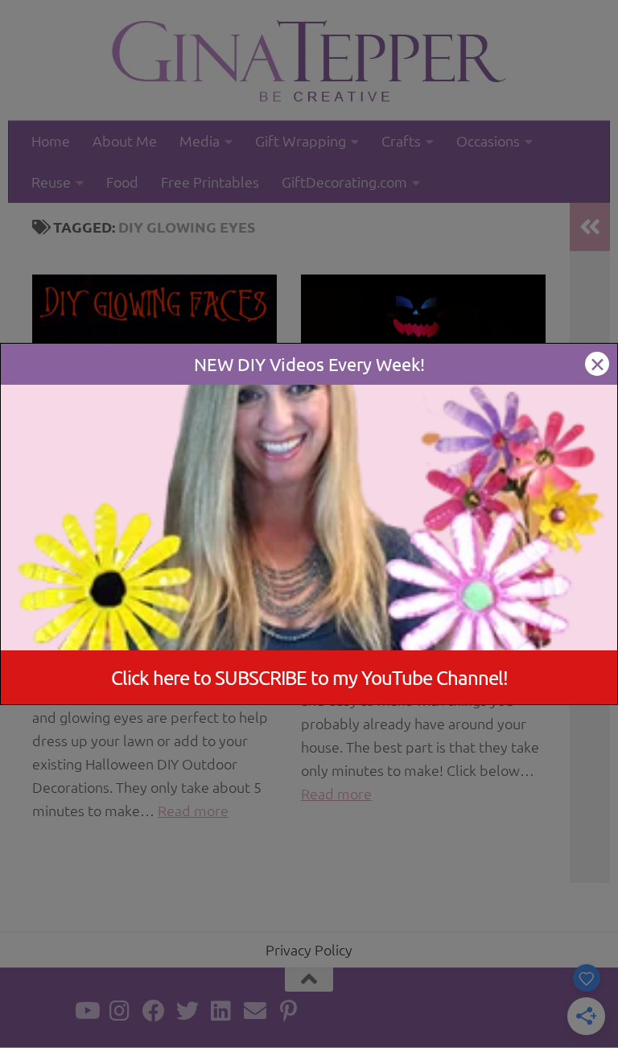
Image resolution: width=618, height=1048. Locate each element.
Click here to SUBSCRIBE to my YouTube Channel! (309, 677)
